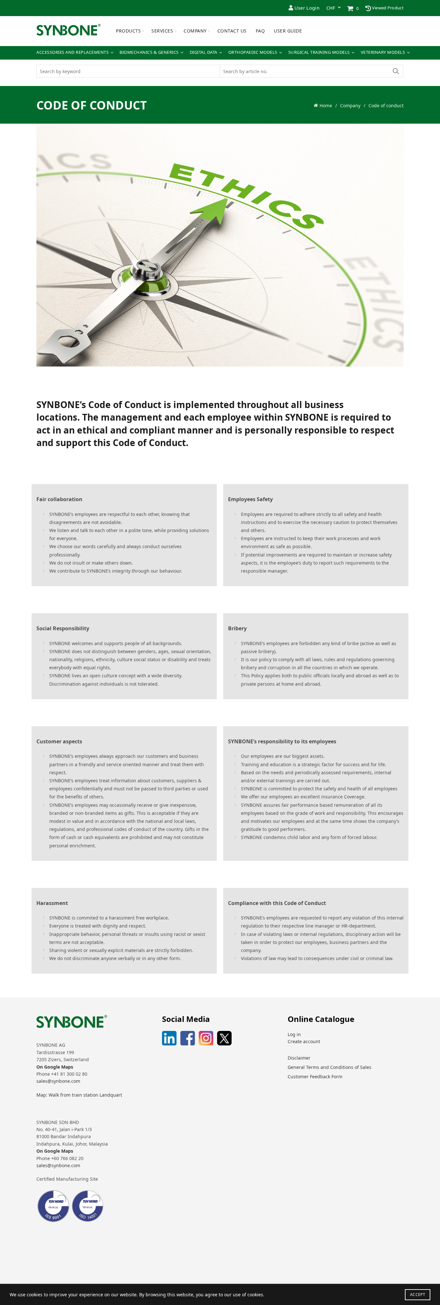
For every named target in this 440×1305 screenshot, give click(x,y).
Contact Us (232, 31)
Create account (304, 1041)
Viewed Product (387, 8)
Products (128, 31)
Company (195, 31)
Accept (417, 1294)
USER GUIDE (288, 31)
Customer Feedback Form (315, 1076)
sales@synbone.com (58, 1081)
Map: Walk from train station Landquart (79, 1095)
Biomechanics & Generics (149, 52)
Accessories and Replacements (72, 52)
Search (395, 71)
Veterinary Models (383, 52)
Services (162, 31)
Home (326, 105)
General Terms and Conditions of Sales (329, 1067)
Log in (294, 1034)
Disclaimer (299, 1058)
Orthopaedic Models (252, 52)
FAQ (260, 31)
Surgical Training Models (319, 52)
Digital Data (203, 52)
